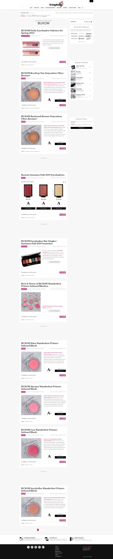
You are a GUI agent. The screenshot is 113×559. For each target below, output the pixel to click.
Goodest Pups (86, 549)
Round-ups (24, 289)
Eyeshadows (31, 217)
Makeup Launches (25, 35)
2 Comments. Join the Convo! (28, 375)
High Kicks (43, 199)
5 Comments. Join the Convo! (28, 520)
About (56, 546)
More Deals (81, 128)
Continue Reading (54, 48)
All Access (59, 199)
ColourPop (23, 16)
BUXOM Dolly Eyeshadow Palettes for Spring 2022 (42, 31)
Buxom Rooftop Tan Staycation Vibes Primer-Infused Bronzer (54, 83)
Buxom (26, 64)
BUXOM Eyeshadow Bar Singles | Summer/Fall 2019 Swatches (39, 242)
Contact (57, 548)
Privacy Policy (58, 553)
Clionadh (22, 15)
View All (32, 12)
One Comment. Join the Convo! (28, 61)
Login (91, 1)
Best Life (28, 199)
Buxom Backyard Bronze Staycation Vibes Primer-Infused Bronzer (54, 126)
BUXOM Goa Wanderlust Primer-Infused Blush (39, 431)
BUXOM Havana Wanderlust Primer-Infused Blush (41, 387)
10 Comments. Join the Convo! (28, 214)
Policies (57, 549)
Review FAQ (58, 551)
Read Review (60, 100)
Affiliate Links (38, 35)
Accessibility (58, 556)
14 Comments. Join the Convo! (28, 316)
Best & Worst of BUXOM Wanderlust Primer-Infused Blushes (41, 284)
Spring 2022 (31, 64)
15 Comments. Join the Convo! (28, 272)
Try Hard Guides (87, 548)
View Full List (81, 41)
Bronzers (27, 108)
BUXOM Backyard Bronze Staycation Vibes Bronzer (41, 117)
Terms (56, 554)
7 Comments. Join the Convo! (28, 105)
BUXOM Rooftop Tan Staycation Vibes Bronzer (42, 74)
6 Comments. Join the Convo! (28, 148)
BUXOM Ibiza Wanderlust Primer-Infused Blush (40, 344)
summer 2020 (36, 108)
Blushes (27, 378)
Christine (52, 35)
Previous (63, 182)
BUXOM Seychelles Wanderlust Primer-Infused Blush (43, 489)
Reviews (23, 78)
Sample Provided (40, 78)
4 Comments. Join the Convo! (28, 461)
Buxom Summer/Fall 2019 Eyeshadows (43, 174)
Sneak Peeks (24, 246)
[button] (31, 8)
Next (65, 182)
